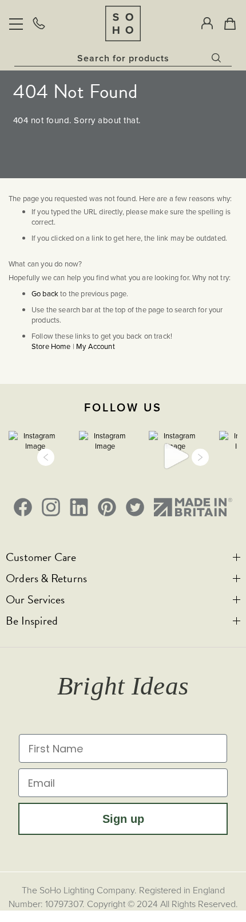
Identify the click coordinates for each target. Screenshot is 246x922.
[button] (45, 457)
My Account (95, 346)
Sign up (123, 819)
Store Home (51, 346)
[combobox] (123, 57)
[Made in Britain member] (193, 507)
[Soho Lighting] (123, 23)
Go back (44, 293)
